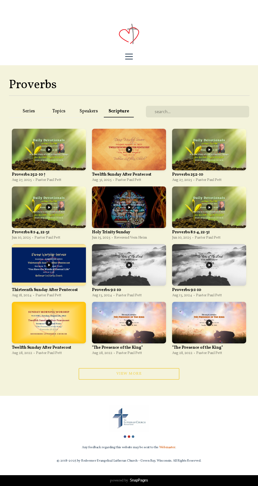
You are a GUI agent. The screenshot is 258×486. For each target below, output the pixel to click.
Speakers (89, 111)
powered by (129, 480)
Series (29, 111)
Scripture (119, 111)
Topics (59, 111)
